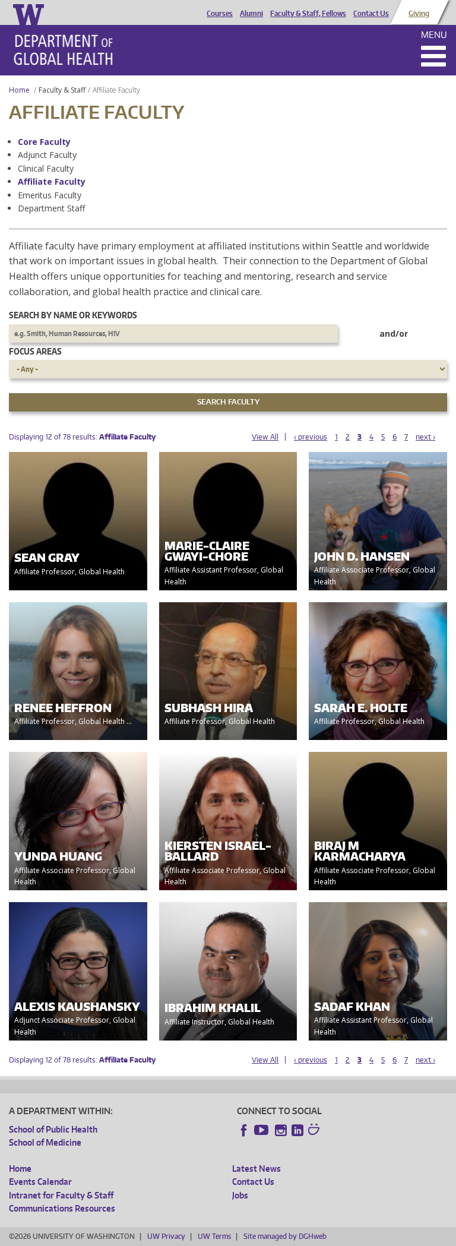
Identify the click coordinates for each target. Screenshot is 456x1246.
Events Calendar (40, 1182)
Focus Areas (35, 351)
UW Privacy (166, 1236)
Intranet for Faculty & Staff (61, 1195)
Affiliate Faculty (52, 181)
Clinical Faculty (46, 168)
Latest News (256, 1168)
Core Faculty (44, 141)
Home (19, 90)
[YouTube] (262, 1130)
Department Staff (51, 208)
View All (265, 436)
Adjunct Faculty (47, 154)
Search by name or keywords (73, 315)
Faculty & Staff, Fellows (308, 13)
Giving (418, 13)
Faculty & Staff (62, 90)
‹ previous (310, 436)
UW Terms (214, 1236)
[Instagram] (281, 1130)
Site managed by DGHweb (285, 1236)
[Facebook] (244, 1130)
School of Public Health (53, 1129)
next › (425, 436)
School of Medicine (45, 1142)
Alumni (251, 13)
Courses (220, 13)
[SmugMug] (315, 1131)
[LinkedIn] (297, 1130)
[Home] (63, 50)
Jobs (240, 1195)
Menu (434, 35)
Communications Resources (62, 1208)
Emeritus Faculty (49, 195)
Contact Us (371, 13)
